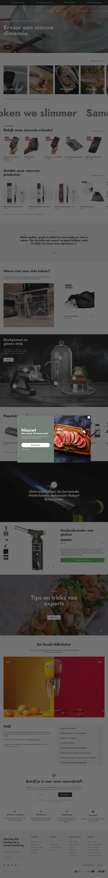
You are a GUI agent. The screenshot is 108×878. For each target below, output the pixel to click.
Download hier (35, 445)
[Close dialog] (89, 417)
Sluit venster (25, 449)
